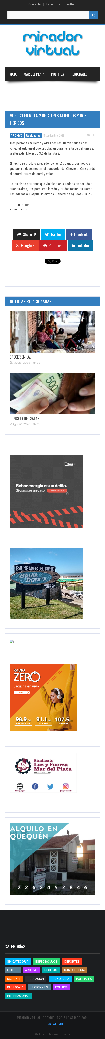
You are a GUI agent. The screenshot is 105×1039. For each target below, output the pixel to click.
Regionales (79, 74)
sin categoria (17, 961)
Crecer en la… (21, 357)
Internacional (40, 88)
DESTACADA (15, 987)
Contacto (34, 4)
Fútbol (12, 970)
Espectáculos (46, 961)
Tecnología (42, 103)
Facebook (53, 4)
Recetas (50, 970)
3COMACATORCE (52, 1023)
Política (57, 74)
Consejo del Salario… (27, 418)
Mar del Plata (34, 74)
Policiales (84, 979)
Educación (65, 88)
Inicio (12, 74)
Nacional (15, 88)
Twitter (70, 4)
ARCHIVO (17, 136)
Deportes (15, 103)
